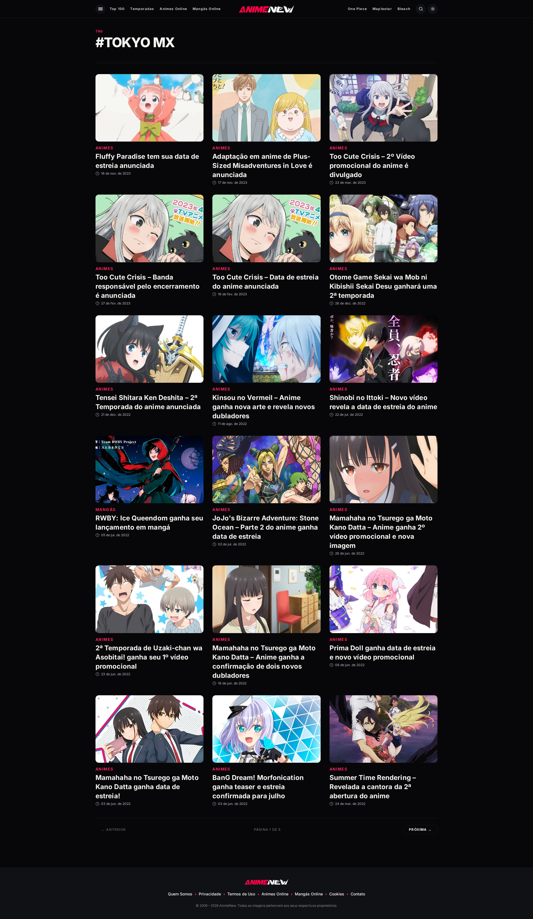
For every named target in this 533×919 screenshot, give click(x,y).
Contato (358, 894)
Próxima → (420, 829)
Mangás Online (207, 9)
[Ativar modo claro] (433, 9)
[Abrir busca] (421, 9)
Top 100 (117, 9)
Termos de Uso (241, 894)
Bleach (404, 9)
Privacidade (210, 894)
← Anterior (113, 829)
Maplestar (382, 9)
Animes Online (173, 9)
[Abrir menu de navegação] (100, 9)
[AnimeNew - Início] (266, 8)
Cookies (336, 894)
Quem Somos (180, 894)
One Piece (357, 9)
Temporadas (142, 9)
